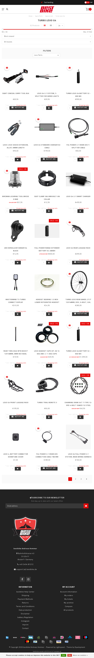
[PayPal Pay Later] (51, 642)
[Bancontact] (35, 642)
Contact (25, 628)
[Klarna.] (78, 637)
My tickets (68, 599)
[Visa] (59, 642)
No (70, 655)
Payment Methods (25, 599)
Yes (63, 655)
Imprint (25, 624)
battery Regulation (25, 617)
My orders (68, 595)
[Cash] (38, 637)
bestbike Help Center (25, 591)
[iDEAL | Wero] (62, 637)
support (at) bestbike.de (26, 569)
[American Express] (7, 637)
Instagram (25, 621)
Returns (25, 602)
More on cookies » (80, 655)
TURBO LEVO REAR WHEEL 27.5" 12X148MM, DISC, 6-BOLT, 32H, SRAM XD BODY (78, 302)
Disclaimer (25, 613)
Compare (68, 606)
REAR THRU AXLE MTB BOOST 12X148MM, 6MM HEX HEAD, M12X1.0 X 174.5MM (16, 354)
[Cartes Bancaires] (31, 637)
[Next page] (86, 479)
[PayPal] (43, 642)
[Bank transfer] (15, 637)
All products (69, 610)
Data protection (25, 610)
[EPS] (54, 637)
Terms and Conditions (25, 606)
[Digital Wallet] (46, 637)
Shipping (25, 595)
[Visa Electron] (67, 642)
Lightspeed (60, 647)
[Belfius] (23, 637)
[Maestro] (85, 637)
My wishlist (68, 602)
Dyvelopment (80, 647)
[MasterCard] (27, 642)
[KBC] (70, 637)
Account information (68, 591)
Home (30, 16)
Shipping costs (21, 105)
